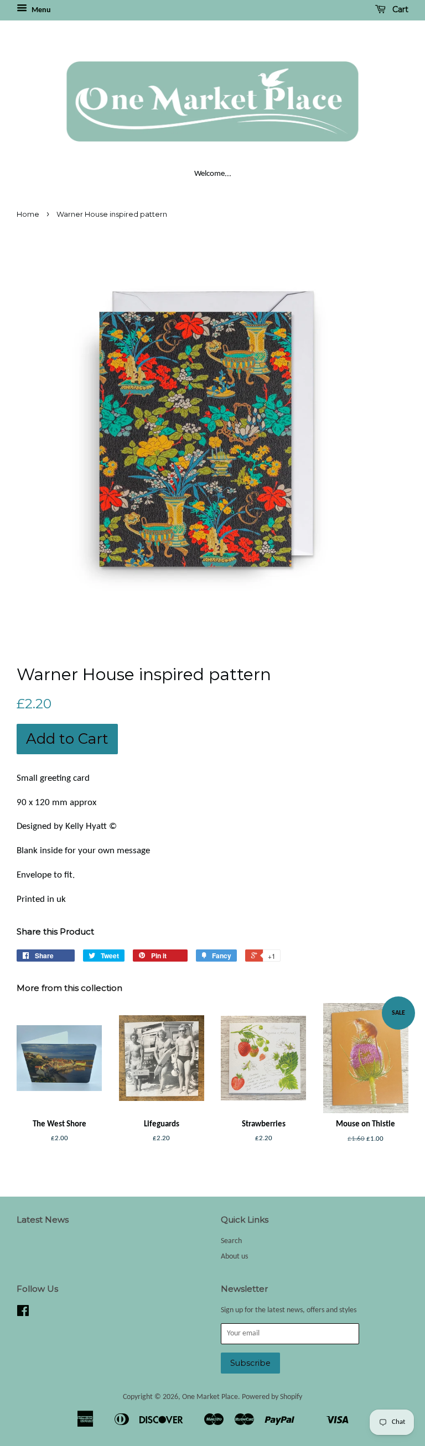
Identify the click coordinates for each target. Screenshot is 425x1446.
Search (231, 1241)
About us (234, 1256)
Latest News (43, 1219)
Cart (399, 9)
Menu (40, 10)
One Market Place (210, 1397)
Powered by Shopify (272, 1397)
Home (28, 214)
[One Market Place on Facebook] (23, 1313)
